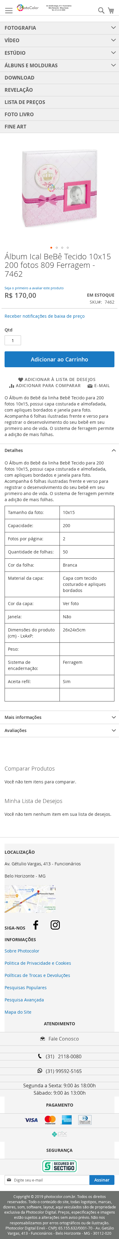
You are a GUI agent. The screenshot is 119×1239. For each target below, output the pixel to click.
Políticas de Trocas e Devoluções (37, 975)
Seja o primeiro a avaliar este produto (34, 288)
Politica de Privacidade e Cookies (38, 963)
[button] (51, 247)
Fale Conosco (62, 1038)
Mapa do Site (18, 1012)
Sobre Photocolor (22, 951)
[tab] (59, 450)
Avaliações (16, 730)
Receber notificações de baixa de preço (45, 316)
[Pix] (59, 1135)
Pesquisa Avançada (24, 1000)
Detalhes (14, 450)
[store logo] (44, 7)
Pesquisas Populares (26, 987)
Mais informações (23, 717)
